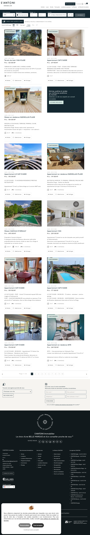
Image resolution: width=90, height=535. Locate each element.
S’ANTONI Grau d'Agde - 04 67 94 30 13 (78, 465)
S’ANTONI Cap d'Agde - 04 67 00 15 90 (78, 461)
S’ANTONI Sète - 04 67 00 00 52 (78, 485)
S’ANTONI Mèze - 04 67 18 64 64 (78, 477)
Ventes (22, 454)
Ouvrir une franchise (59, 474)
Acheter (43, 7)
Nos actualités (57, 467)
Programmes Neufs (25, 460)
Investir (39, 467)
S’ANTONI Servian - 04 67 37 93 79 (78, 481)
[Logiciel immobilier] (68, 522)
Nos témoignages (58, 463)
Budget (31, 12)
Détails (8, 80)
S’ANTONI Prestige (75, 503)
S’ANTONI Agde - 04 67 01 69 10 (78, 454)
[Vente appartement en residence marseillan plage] (65, 156)
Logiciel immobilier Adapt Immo (80, 521)
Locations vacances (65, 7)
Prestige (23, 465)
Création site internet (78, 522)
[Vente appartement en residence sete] (65, 327)
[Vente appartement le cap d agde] (23, 156)
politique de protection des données (64, 404)
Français (8, 486)
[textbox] (57, 15)
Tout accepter (37, 525)
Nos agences (57, 458)
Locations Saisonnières (26, 458)
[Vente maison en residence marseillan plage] (23, 100)
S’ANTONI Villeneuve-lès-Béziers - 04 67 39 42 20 (77, 495)
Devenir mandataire (59, 471)
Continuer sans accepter (31, 530)
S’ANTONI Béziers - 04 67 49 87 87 (78, 500)
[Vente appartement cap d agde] (65, 43)
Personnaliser (24, 525)
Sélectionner (18, 80)
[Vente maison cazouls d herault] (23, 213)
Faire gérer (57, 7)
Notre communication (59, 460)
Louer (47, 7)
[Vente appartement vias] (65, 213)
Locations (23, 456)
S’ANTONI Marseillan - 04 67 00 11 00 (78, 473)
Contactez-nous (70, 3)
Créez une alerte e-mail (14, 21)
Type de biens (19, 12)
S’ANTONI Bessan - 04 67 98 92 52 (78, 457)
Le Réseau (74, 7)
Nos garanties (57, 465)
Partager (28, 80)
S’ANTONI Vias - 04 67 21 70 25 (78, 492)
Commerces (24, 463)
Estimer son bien (42, 465)
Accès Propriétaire (65, 513)
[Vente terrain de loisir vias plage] (23, 43)
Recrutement (57, 469)
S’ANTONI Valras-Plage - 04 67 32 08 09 (78, 489)
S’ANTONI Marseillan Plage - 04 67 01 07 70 (78, 469)
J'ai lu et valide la (51, 404)
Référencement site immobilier (80, 523)
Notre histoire (57, 454)
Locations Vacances (42, 463)
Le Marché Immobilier (83, 7)
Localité (49, 12)
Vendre (51, 7)
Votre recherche (6, 12)
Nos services (57, 456)
